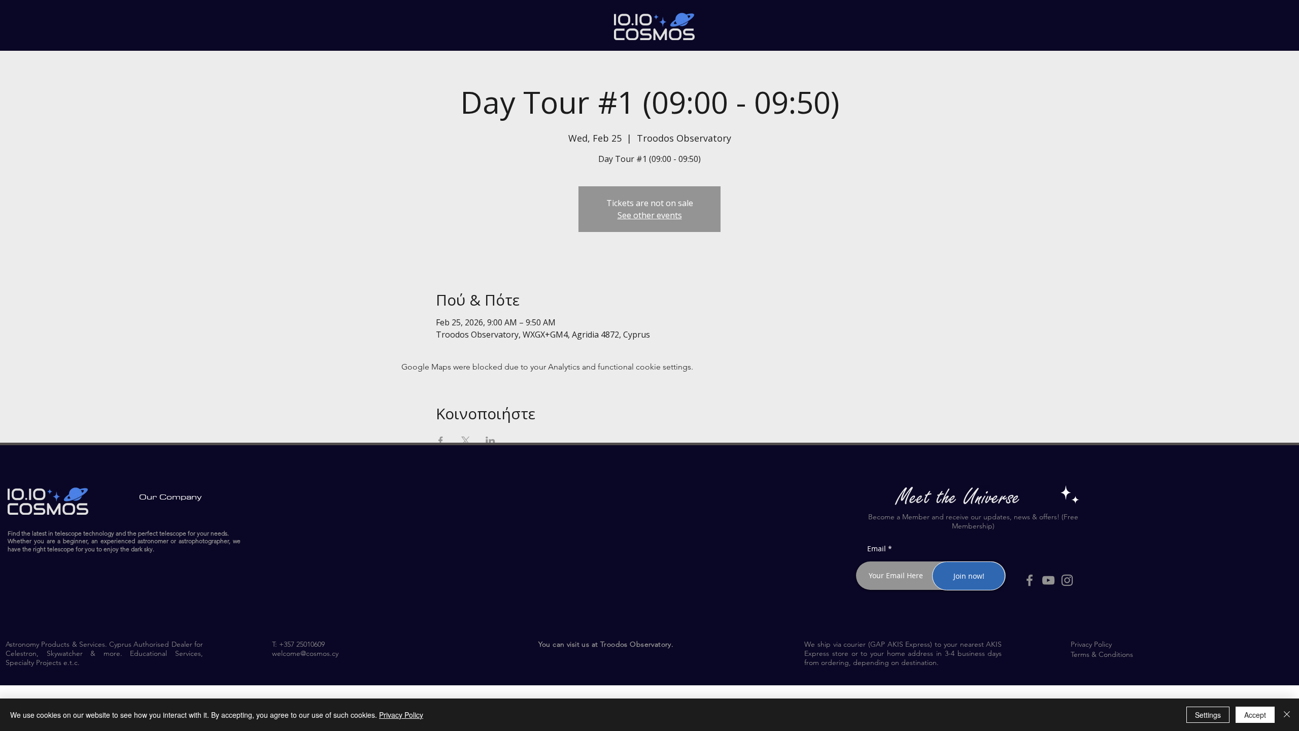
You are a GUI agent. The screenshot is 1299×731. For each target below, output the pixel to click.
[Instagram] (1067, 580)
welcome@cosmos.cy (305, 653)
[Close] (1287, 715)
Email (876, 548)
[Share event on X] (465, 441)
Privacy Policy (401, 715)
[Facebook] (1029, 580)
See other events (650, 215)
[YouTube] (1048, 580)
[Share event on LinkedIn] (490, 441)
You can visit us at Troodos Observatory (604, 644)
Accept (1255, 715)
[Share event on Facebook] (441, 441)
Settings (1208, 715)
